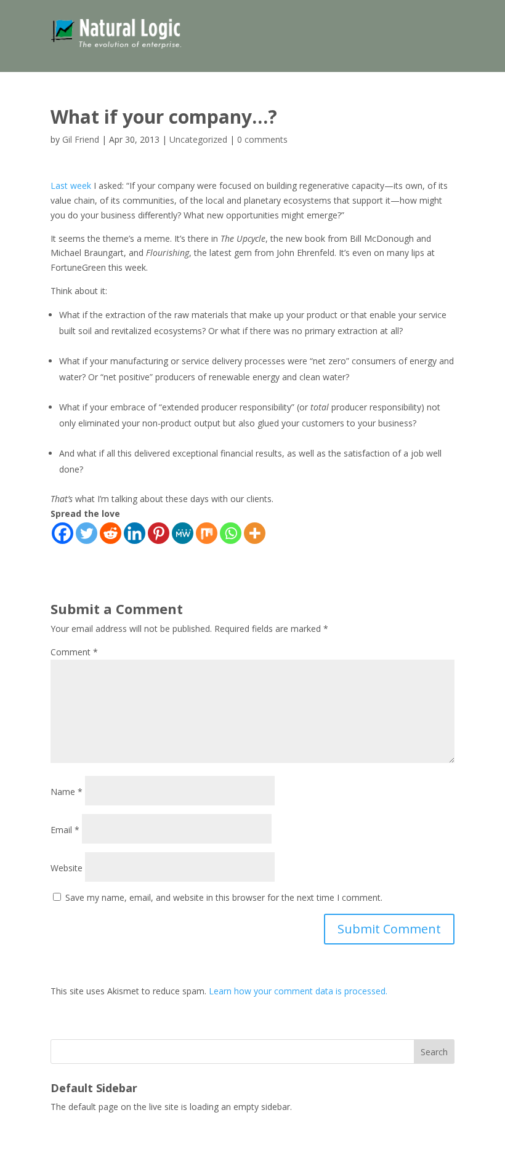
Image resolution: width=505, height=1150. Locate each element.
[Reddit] (110, 533)
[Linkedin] (134, 533)
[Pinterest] (158, 533)
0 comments (262, 139)
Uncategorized (198, 139)
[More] (254, 533)
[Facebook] (62, 533)
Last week (70, 185)
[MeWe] (182, 533)
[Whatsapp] (230, 533)
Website (66, 868)
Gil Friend (80, 139)
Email (64, 830)
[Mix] (206, 533)
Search (434, 1052)
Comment (74, 652)
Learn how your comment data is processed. (298, 991)
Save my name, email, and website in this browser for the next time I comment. (223, 897)
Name (66, 791)
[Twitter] (86, 533)
